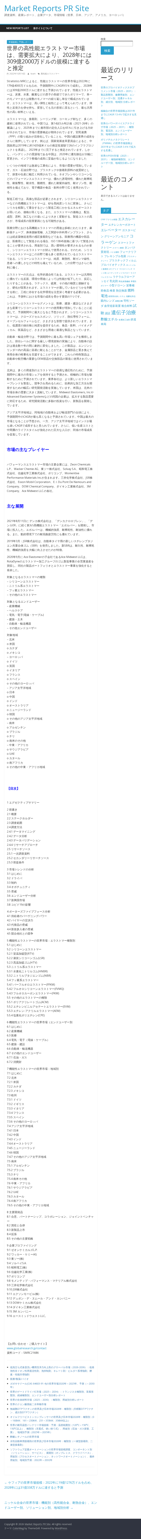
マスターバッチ (125, 269)
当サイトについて (42, 28)
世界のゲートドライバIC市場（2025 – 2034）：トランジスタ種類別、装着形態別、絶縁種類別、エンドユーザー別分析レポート (52, 1393)
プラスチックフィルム (123, 260)
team (33, 73)
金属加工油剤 (124, 319)
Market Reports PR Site (46, 8)
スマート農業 (118, 248)
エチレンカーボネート (122, 225)
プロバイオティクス (113, 265)
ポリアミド (113, 269)
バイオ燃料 (114, 252)
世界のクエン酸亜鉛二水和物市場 (28, 1404)
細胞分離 (119, 301)
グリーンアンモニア (116, 236)
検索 (103, 39)
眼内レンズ (108, 301)
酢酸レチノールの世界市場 (24, 1436)
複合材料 (126, 306)
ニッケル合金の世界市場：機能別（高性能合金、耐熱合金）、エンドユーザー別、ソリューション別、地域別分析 (50, 1505)
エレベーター (111, 230)
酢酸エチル (109, 319)
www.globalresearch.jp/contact (26, 1348)
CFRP (103, 219)
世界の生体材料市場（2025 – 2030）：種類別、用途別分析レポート (47, 1399)
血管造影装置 (112, 306)
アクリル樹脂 (111, 219)
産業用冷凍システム (116, 296)
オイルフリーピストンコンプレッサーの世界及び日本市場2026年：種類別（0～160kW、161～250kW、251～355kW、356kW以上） (52, 1418)
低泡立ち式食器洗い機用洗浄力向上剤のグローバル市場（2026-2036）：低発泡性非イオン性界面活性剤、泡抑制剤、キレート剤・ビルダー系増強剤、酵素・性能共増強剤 (52, 1371)
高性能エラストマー (50, 73)
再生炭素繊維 (124, 281)
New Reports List (17, 28)
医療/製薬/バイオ (19, 1379)
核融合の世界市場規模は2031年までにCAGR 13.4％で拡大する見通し (119, 114)
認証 (107, 313)
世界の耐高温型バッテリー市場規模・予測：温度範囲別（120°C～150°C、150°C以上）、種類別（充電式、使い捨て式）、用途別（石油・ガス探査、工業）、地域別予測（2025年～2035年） (52, 1428)
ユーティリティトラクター (118, 273)
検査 (112, 290)
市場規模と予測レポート (20, 42)
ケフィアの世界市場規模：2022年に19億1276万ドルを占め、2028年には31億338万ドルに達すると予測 (49, 1484)
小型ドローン (117, 285)
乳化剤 (114, 281)
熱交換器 (121, 290)
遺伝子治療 (123, 312)
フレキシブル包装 (115, 256)
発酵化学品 (130, 296)
